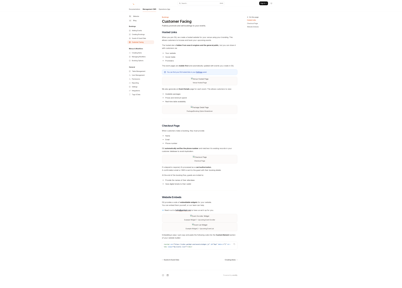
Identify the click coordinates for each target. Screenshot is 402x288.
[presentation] (199, 245)
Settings (199, 72)
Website (136, 16)
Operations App (164, 9)
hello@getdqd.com (183, 210)
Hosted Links (251, 20)
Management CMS (149, 9)
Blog (134, 20)
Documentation (134, 9)
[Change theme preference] (271, 3)
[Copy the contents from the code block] (234, 244)
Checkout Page (252, 23)
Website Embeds (253, 27)
